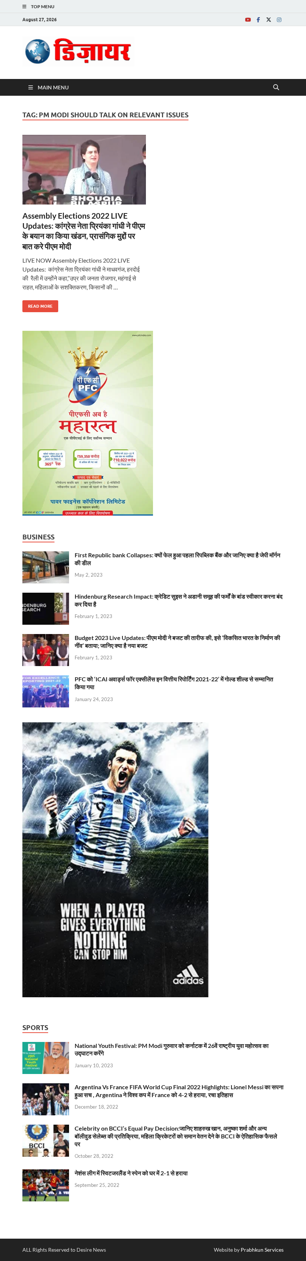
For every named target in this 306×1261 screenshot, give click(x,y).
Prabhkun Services (262, 1249)
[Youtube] (247, 19)
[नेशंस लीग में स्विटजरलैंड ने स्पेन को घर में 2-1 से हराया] (45, 1173)
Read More (37, 304)
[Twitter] (268, 19)
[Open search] (276, 87)
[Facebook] (258, 19)
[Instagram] (279, 19)
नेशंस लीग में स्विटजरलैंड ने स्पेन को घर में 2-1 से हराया (131, 1172)
